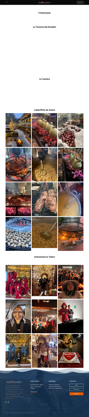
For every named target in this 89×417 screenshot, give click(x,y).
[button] (80, 2)
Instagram (8, 402)
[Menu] (6, 2)
